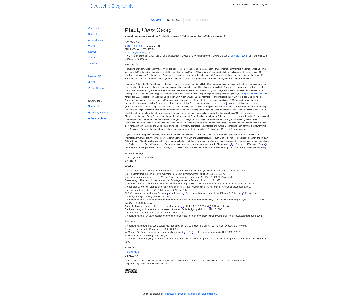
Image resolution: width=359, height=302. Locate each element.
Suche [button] (235, 4)
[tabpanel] (179, 150)
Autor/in (92, 58)
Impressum (170, 294)
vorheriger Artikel (99, 112)
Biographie (93, 34)
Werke (91, 46)
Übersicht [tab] (156, 20)
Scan (93, 106)
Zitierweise (93, 63)
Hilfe (255, 4)
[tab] (173, 20)
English (264, 4)
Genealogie (94, 28)
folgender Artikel (98, 118)
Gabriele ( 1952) (239, 56)
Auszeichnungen (96, 40)
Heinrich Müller (132, 252)
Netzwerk (93, 76)
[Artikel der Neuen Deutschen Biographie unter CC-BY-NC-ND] (132, 271)
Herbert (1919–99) (136, 52)
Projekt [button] (245, 4)
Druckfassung (97, 88)
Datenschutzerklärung (189, 294)
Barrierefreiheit (209, 294)
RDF (93, 82)
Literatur (92, 52)
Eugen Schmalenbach (252, 94)
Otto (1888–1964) (135, 46)
